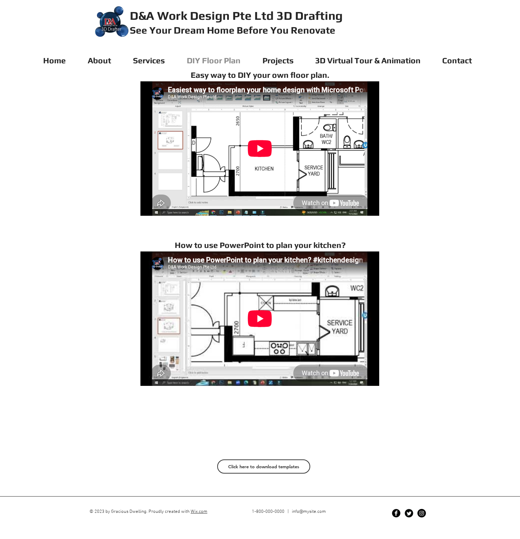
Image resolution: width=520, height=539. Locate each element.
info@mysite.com (309, 512)
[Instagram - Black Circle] (421, 513)
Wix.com (199, 512)
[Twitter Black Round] (409, 513)
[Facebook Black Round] (396, 513)
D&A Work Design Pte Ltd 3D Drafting (236, 15)
